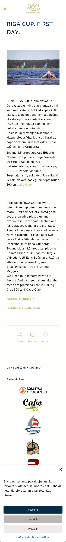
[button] (60, 469)
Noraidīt (33, 519)
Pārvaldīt (33, 528)
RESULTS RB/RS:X (21, 298)
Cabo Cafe (24, 184)
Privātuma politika (40, 537)
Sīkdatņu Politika (23, 537)
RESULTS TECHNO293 (23, 307)
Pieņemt (33, 509)
